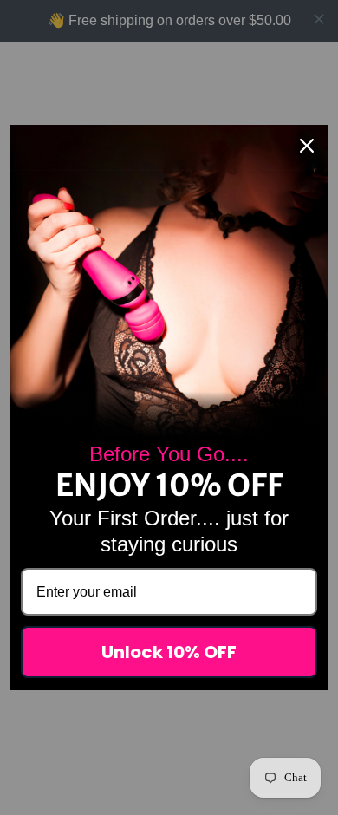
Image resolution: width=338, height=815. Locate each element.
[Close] (307, 145)
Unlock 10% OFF (169, 652)
